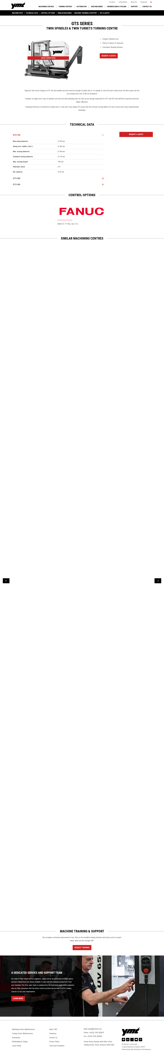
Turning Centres (65, 7)
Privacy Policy (54, 1042)
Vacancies (143, 2)
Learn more (18, 998)
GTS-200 (16, 178)
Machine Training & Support (85, 13)
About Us (134, 2)
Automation (81, 7)
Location (112, 2)
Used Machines (97, 7)
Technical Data (32, 13)
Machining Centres (46, 7)
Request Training (82, 947)
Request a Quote (109, 56)
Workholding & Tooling (116, 7)
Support (134, 7)
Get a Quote (104, 13)
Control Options (48, 13)
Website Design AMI (127, 1049)
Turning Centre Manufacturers (22, 1033)
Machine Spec (17, 13)
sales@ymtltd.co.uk (95, 1029)
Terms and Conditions (56, 1046)
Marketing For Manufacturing (142, 1049)
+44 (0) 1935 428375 (96, 1033)
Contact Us (147, 7)
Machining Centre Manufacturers (23, 1029)
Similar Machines (65, 13)
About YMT (53, 1029)
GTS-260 (16, 184)
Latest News (123, 2)
